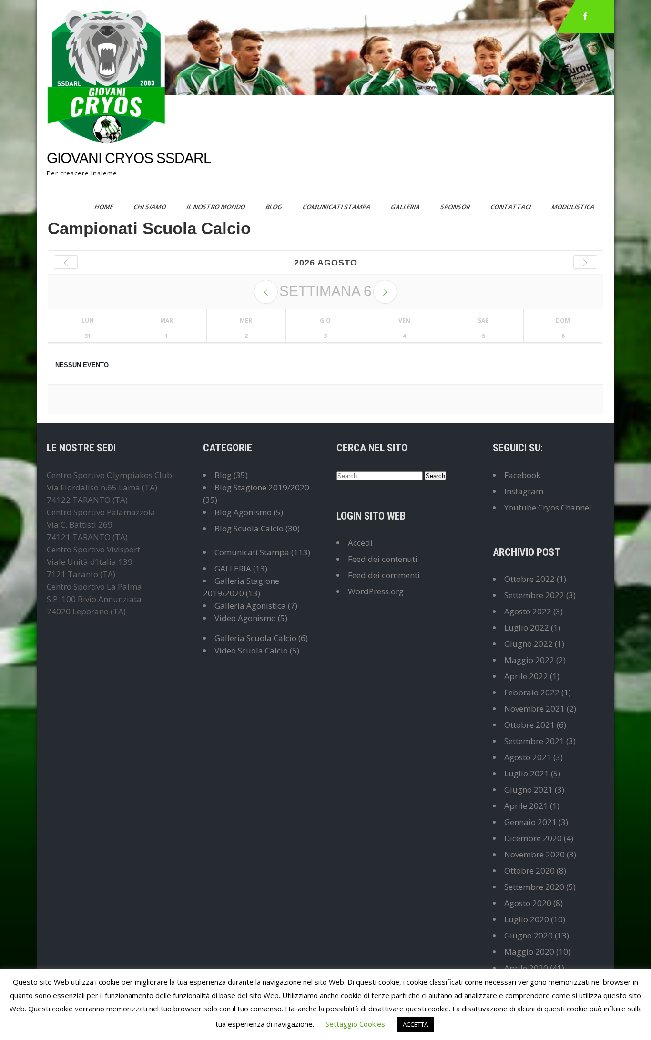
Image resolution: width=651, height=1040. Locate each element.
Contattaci (511, 207)
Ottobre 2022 (529, 578)
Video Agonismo (245, 617)
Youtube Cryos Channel (547, 507)
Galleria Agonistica (250, 605)
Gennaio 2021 (530, 821)
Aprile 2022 (526, 676)
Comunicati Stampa (337, 207)
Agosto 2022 (527, 611)
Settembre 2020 (534, 886)
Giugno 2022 (528, 643)
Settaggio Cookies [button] (355, 1024)
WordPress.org (376, 591)
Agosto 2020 (527, 902)
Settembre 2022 (534, 595)
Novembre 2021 (534, 708)
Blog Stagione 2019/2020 (261, 487)
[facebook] (585, 16)
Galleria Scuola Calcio (255, 637)
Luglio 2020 (526, 919)
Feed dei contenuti (382, 558)
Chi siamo (150, 207)
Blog (274, 207)
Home (104, 207)
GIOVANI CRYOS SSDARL (129, 158)
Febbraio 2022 (531, 692)
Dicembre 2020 (533, 838)
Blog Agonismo (243, 512)
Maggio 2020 (529, 951)
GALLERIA (232, 568)
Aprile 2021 (526, 805)
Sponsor (455, 207)
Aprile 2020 (526, 967)
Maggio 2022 (529, 659)
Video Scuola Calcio (251, 650)
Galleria (406, 207)
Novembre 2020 (534, 854)
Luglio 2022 (526, 627)
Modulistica (573, 207)
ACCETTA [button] (415, 1024)
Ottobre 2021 (529, 724)
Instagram (523, 491)
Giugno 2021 (528, 789)
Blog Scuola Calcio (249, 528)
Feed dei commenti (384, 575)
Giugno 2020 (528, 935)
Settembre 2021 (534, 740)
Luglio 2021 (526, 773)
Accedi (360, 542)
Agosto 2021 (527, 757)
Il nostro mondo (216, 207)
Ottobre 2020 (529, 870)
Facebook (522, 474)
